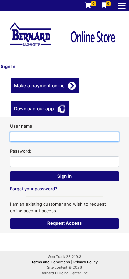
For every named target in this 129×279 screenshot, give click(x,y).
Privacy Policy (85, 262)
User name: (22, 126)
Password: (20, 151)
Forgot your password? (33, 188)
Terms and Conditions (51, 262)
